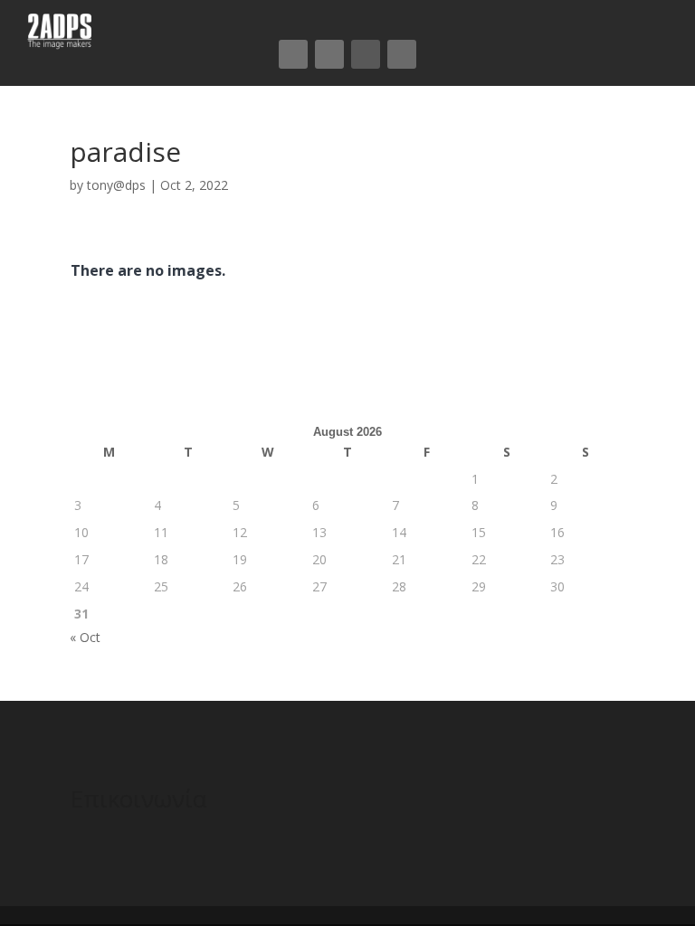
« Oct (85, 637)
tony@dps (116, 185)
